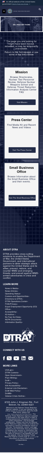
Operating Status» (13, 293)
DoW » (8, 380)
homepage (25, 52)
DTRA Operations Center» (16, 301)
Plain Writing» (11, 377)
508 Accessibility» (13, 385)
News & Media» (12, 288)
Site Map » (21, 444)
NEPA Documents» (13, 319)
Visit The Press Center (22, 150)
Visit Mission (22, 102)
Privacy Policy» (12, 383)
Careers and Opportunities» (17, 296)
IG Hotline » (10, 314)
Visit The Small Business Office (22, 197)
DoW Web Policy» (13, 390)
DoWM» (8, 393)
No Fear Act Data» (13, 317)
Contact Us (33, 437)
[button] (21, 4)
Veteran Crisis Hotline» (15, 396)
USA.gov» (9, 370)
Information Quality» (14, 322)
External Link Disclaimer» (16, 388)
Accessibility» (11, 311)
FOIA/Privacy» (11, 304)
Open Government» (13, 375)
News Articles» (11, 291)
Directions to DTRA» (14, 298)
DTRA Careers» (12, 372)
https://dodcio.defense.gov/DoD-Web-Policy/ (19, 414)
